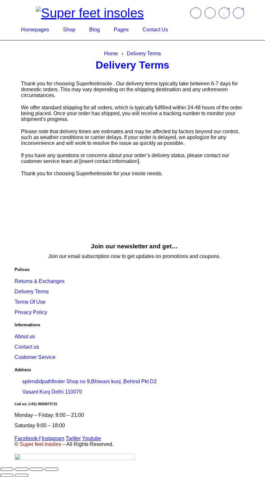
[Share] (36, 469)
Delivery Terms (144, 53)
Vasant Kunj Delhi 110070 (52, 392)
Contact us (27, 347)
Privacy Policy (31, 312)
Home (111, 53)
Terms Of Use (30, 302)
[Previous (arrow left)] (7, 475)
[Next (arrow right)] (21, 475)
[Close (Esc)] (51, 469)
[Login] (210, 12)
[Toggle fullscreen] (21, 469)
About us (25, 336)
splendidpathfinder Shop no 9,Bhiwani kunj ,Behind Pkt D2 (89, 381)
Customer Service (35, 357)
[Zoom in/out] (7, 469)
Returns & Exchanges (40, 281)
